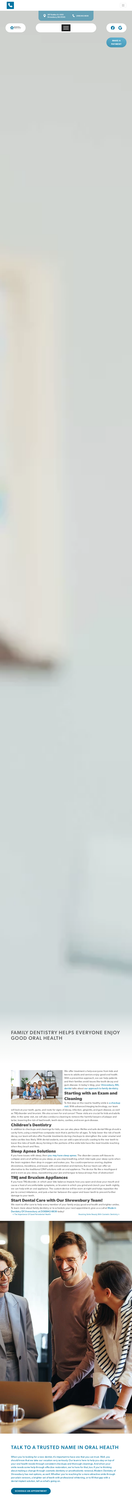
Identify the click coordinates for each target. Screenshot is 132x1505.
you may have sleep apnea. (62, 1155)
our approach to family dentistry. (101, 1088)
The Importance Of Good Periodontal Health (32, 1214)
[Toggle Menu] (66, 27)
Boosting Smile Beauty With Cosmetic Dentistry (98, 1214)
